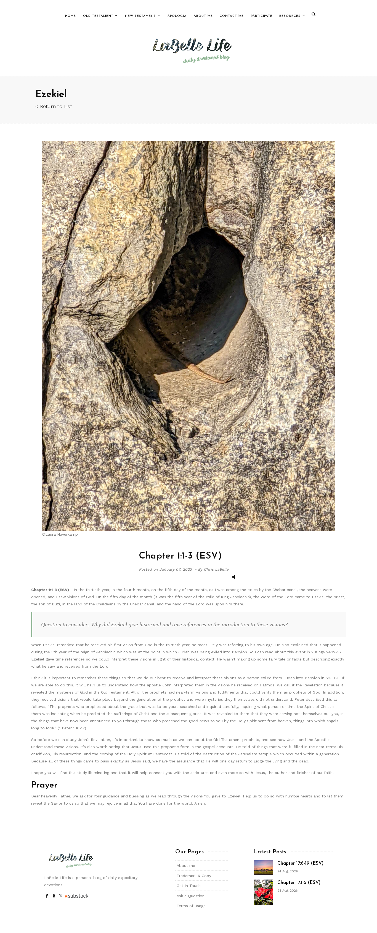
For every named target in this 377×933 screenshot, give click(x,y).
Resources (290, 16)
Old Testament (98, 16)
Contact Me (232, 16)
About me (186, 865)
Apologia (177, 16)
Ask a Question (191, 896)
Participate (261, 16)
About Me (203, 16)
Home (70, 16)
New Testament (140, 16)
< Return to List (53, 106)
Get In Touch (189, 885)
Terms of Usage (191, 906)
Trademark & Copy (194, 875)
